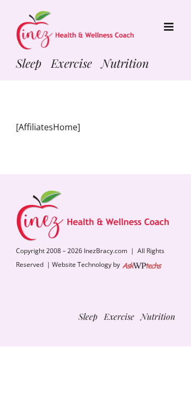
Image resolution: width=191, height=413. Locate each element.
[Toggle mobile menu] (169, 26)
